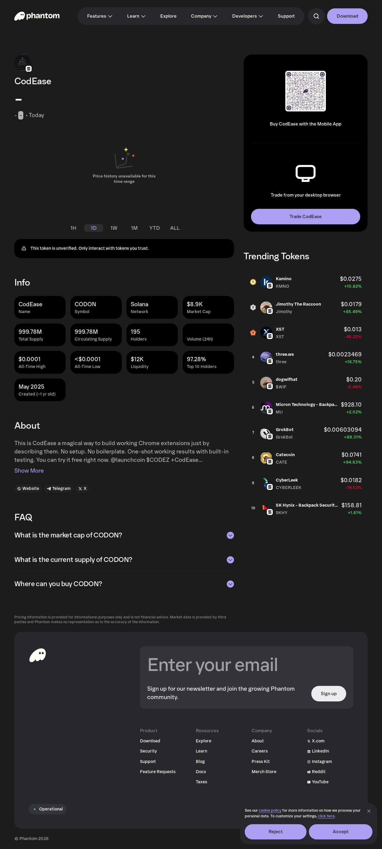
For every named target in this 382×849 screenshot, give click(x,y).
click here (326, 816)
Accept (341, 831)
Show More (29, 471)
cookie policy (270, 810)
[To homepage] (38, 655)
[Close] (368, 811)
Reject (276, 831)
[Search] (316, 16)
